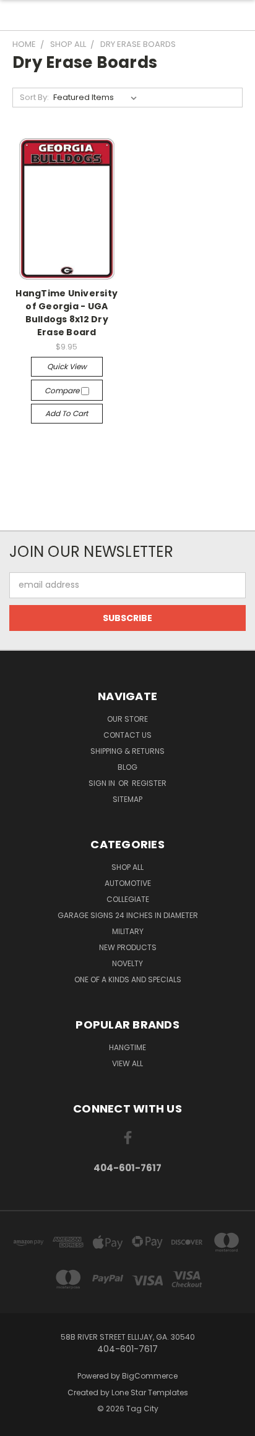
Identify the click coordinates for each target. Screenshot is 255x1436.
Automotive (128, 883)
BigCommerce (150, 1376)
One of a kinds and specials (127, 979)
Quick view (67, 366)
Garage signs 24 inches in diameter (128, 915)
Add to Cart (66, 413)
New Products (128, 947)
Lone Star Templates (149, 1392)
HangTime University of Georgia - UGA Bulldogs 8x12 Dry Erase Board (66, 312)
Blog (127, 767)
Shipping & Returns (127, 751)
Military (128, 931)
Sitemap (127, 799)
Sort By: (34, 97)
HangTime (127, 1047)
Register (149, 783)
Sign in (103, 783)
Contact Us (127, 735)
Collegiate (127, 899)
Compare (63, 390)
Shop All (127, 867)
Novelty (127, 963)
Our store (127, 719)
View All (127, 1063)
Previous (19, 1423)
